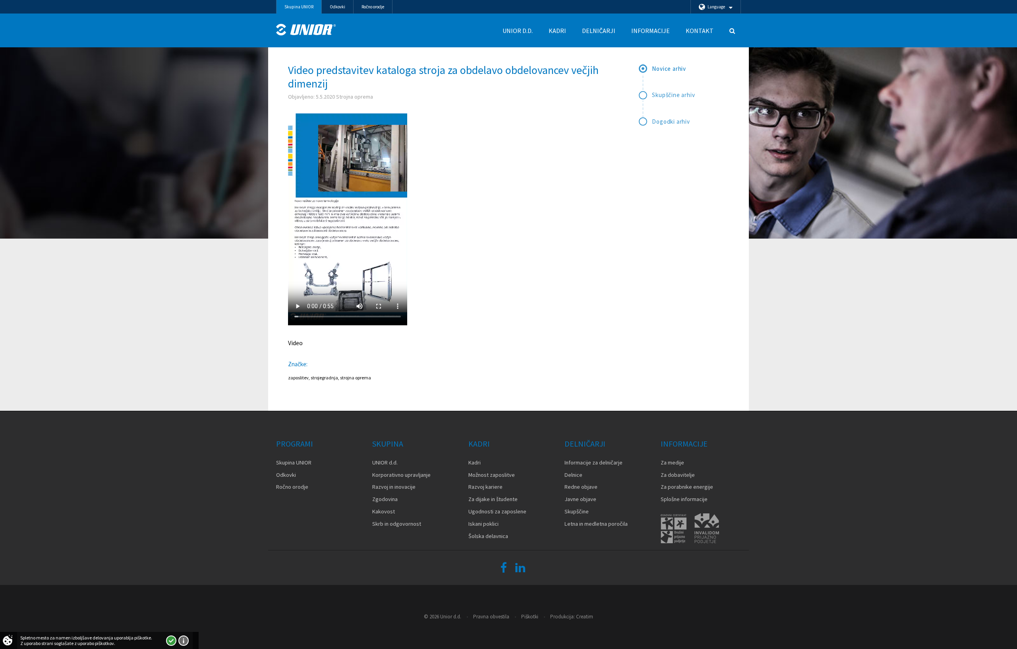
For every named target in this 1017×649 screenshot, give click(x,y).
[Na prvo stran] (306, 29)
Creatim (584, 616)
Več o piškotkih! (183, 640)
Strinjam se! (171, 640)
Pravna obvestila (491, 616)
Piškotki (529, 616)
